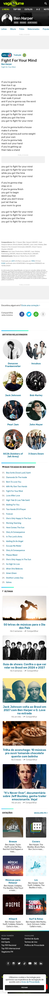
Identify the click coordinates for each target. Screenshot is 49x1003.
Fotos (21, 29)
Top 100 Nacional (8, 945)
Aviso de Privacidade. (30, 982)
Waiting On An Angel (14, 541)
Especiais (5, 939)
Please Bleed (11, 555)
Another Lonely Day (14, 578)
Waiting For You (12, 505)
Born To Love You (13, 482)
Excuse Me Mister (13, 546)
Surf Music (32, 23)
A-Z (38, 9)
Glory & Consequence (15, 532)
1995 (33, 261)
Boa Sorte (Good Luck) (18, 473)
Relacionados (33, 29)
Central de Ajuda (31, 939)
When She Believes (14, 569)
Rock (16, 23)
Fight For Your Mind (14, 491)
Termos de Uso (30, 942)
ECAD (3, 263)
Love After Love (13, 495)
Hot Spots (5, 942)
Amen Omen (11, 573)
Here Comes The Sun (15, 527)
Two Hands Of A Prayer (16, 509)
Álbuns (13, 29)
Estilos (28, 9)
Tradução (17, 55)
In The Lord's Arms (14, 537)
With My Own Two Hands (16, 486)
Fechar (24, 987)
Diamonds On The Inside (16, 477)
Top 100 (17, 9)
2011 (13, 261)
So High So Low (13, 564)
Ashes (9, 582)
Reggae (23, 23)
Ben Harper (23, 18)
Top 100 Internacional (10, 948)
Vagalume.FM (40, 813)
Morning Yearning (13, 523)
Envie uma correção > (30, 305)
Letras (4, 29)
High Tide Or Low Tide (18, 500)
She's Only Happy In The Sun (18, 518)
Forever (9, 514)
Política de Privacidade (34, 945)
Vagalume (13, 3)
